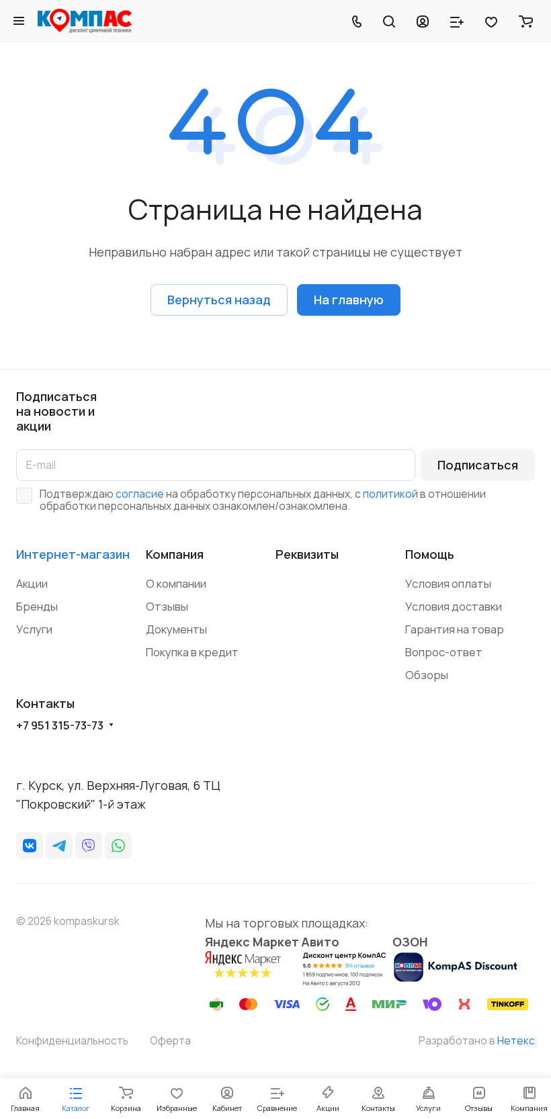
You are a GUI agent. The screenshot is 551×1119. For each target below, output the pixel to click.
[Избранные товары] (491, 21)
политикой (390, 493)
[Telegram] (59, 845)
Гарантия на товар (454, 629)
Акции (32, 583)
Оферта (170, 1040)
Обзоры (426, 674)
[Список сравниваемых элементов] (457, 21)
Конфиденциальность (72, 1040)
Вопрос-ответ (443, 652)
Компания (175, 554)
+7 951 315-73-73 (59, 725)
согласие (140, 493)
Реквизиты (307, 554)
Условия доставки (453, 606)
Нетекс (516, 1040)
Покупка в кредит (192, 652)
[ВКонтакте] (29, 845)
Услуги (34, 629)
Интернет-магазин (73, 554)
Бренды (37, 606)
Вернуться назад (219, 300)
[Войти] (423, 21)
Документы (176, 629)
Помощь (429, 554)
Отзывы (167, 606)
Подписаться (477, 465)
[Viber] (88, 845)
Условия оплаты (448, 583)
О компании (176, 583)
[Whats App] (118, 845)
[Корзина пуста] (526, 21)
